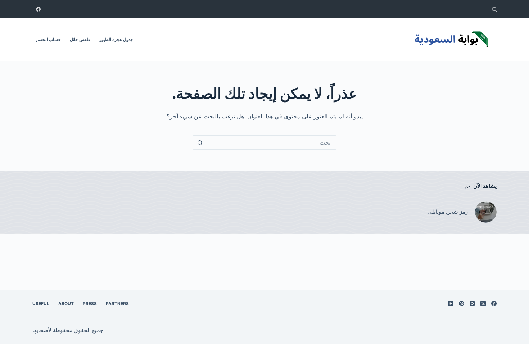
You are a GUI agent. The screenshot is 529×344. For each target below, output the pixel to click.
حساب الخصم (48, 39)
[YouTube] (450, 303)
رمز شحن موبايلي (448, 211)
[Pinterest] (461, 303)
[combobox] (271, 142)
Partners (117, 303)
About (66, 303)
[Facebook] (38, 9)
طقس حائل (80, 39)
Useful (40, 303)
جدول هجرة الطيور (116, 39)
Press (90, 303)
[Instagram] (472, 303)
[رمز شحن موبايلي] (486, 212)
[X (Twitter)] (483, 303)
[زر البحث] (199, 142)
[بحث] (494, 9)
